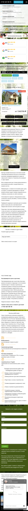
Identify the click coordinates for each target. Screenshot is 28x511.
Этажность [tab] (17, 72)
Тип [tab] (4, 72)
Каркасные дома (18, 116)
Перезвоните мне (18, 2)
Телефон (3, 417)
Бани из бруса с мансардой (8, 123)
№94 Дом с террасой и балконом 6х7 (11, 105)
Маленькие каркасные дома (20, 120)
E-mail (2, 422)
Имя (2, 411)
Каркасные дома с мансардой (7, 120)
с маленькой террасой (6, 75)
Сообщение (3, 428)
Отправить (4, 446)
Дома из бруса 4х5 (9, 116)
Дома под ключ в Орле (16, 29)
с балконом (15, 75)
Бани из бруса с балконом (20, 123)
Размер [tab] (10, 72)
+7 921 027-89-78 (6, 2)
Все (24, 72)
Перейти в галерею (14, 166)
